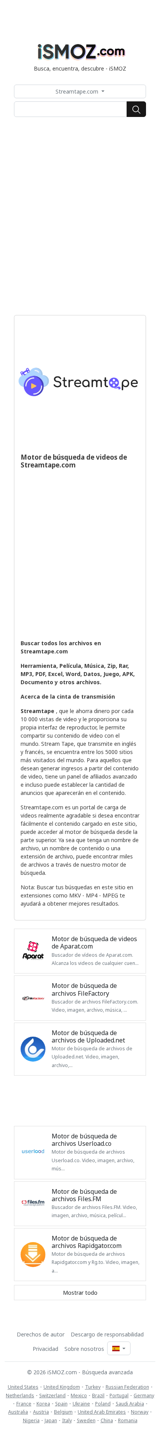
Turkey (93, 1387)
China (107, 1420)
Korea (43, 1403)
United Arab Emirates (102, 1412)
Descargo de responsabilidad (107, 1334)
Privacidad (45, 1348)
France (23, 1403)
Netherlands (20, 1395)
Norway (139, 1412)
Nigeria (31, 1420)
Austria (41, 1412)
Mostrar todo (80, 1292)
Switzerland (52, 1395)
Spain (61, 1403)
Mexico (79, 1395)
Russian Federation (127, 1387)
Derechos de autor (40, 1334)
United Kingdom (61, 1387)
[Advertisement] (80, 216)
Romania (127, 1420)
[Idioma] (118, 1348)
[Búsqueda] (136, 109)
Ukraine (81, 1403)
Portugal (119, 1395)
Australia (18, 1412)
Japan (51, 1420)
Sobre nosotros (84, 1348)
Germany (144, 1395)
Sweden (86, 1420)
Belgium (63, 1412)
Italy (67, 1420)
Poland (103, 1403)
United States (23, 1387)
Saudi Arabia (130, 1403)
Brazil (98, 1395)
